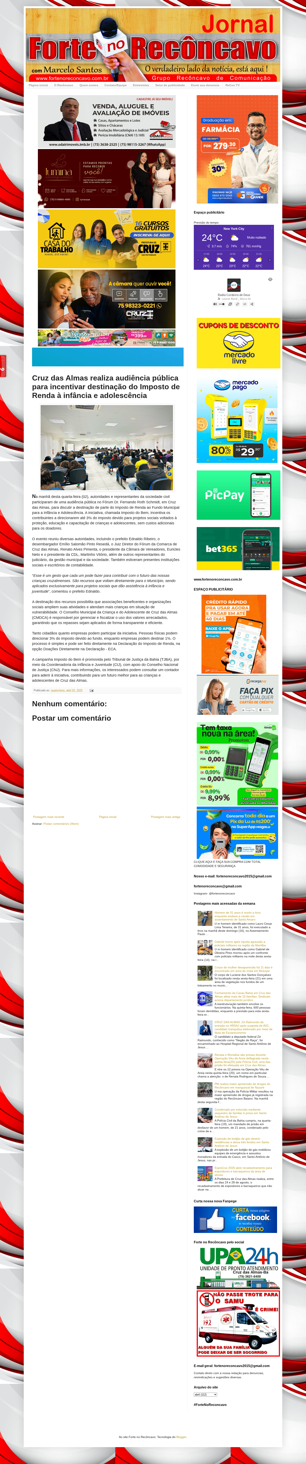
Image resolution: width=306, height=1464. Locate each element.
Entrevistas (141, 85)
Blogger (181, 1437)
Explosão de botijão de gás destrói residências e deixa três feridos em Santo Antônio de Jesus (242, 1142)
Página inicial (38, 85)
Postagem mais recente (48, 816)
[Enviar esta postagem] (91, 690)
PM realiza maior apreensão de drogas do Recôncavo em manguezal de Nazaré (242, 1085)
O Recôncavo (63, 85)
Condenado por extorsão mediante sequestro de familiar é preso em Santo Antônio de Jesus (241, 1113)
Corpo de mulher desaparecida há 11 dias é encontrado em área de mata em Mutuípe (243, 969)
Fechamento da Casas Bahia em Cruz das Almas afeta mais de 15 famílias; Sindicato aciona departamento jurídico (243, 996)
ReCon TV (232, 85)
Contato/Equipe (115, 85)
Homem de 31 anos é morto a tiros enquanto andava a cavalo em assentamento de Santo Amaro (238, 916)
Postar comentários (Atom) (61, 823)
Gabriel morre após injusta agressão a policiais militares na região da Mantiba (240, 943)
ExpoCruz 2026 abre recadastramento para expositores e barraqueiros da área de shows (243, 1171)
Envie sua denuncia (205, 85)
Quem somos (89, 85)
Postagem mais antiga (165, 816)
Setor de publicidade (170, 85)
